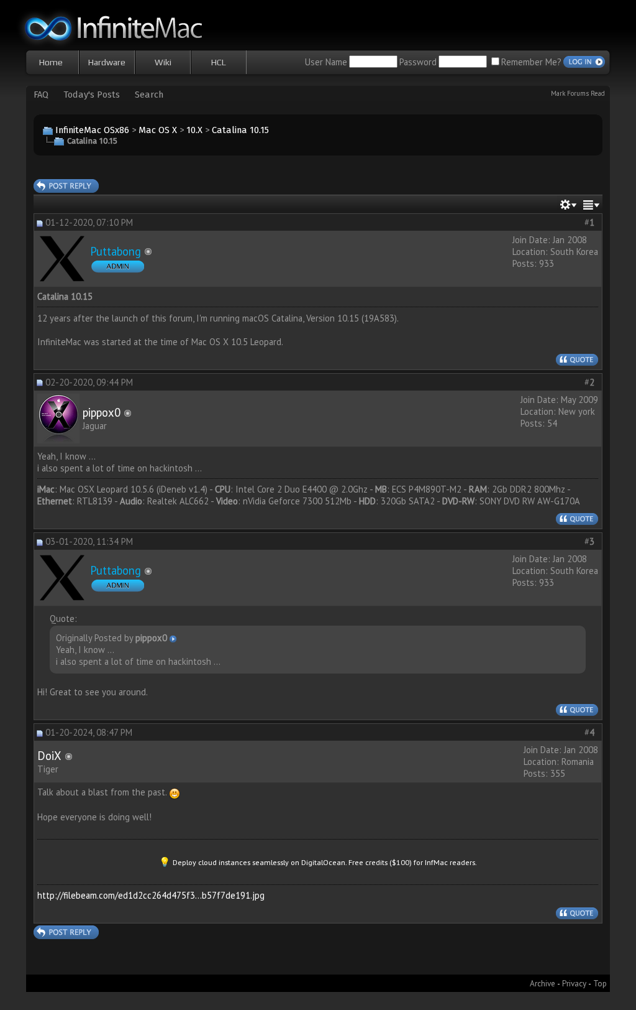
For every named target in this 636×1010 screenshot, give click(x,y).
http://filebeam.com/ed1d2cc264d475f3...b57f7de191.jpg (151, 895)
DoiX (49, 755)
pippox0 (101, 412)
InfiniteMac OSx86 (92, 130)
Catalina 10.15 (240, 130)
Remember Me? (531, 62)
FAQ (41, 94)
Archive (542, 983)
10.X (194, 130)
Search (149, 94)
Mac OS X (158, 130)
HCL (218, 62)
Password (418, 62)
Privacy (574, 983)
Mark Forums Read (578, 93)
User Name (326, 62)
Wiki (163, 62)
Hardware (106, 62)
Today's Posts (91, 94)
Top (600, 983)
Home (51, 62)
